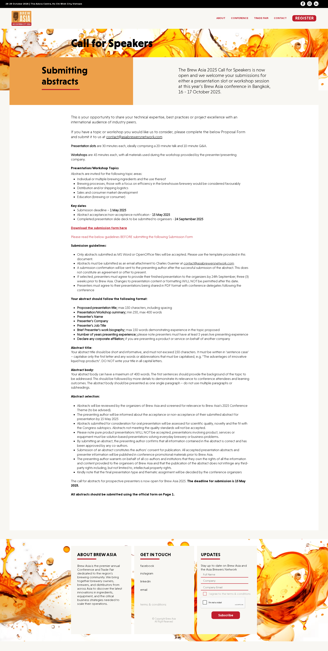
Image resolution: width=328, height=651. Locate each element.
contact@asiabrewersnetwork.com (134, 137)
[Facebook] (302, 3)
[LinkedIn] (316, 3)
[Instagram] (309, 3)
